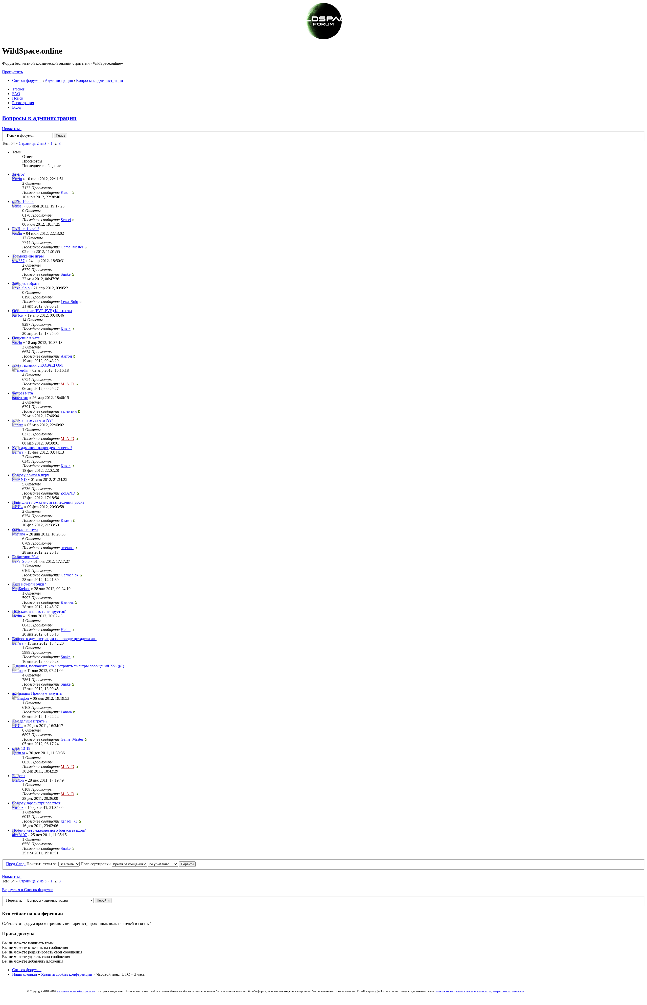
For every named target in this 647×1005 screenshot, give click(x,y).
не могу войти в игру (30, 475)
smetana (18, 534)
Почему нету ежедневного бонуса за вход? (49, 830)
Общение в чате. (26, 338)
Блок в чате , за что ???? (32, 420)
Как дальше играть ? (29, 721)
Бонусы (18, 776)
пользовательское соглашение (454, 991)
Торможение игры (28, 256)
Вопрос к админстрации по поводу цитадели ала (54, 639)
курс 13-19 (21, 748)
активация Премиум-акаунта (37, 693)
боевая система (25, 529)
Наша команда (24, 974)
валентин (20, 397)
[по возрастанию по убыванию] (172, 864)
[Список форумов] (323, 38)
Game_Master (72, 247)
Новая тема (11, 129)
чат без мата (22, 393)
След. (21, 864)
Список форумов (26, 80)
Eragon (23, 698)
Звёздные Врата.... (27, 283)
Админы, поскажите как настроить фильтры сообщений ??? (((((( (68, 666)
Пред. (11, 864)
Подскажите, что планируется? (39, 611)
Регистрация (23, 103)
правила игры (482, 991)
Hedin (17, 616)
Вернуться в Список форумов (27, 889)
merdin (22, 370)
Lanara (17, 425)
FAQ (16, 93)
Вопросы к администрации (99, 80)
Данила (67, 602)
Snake (66, 274)
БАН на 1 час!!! (25, 229)
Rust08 (18, 807)
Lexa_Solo (21, 288)
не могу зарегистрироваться (36, 803)
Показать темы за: (42, 864)
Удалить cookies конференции (66, 974)
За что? (18, 174)
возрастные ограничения (508, 991)
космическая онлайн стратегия (76, 991)
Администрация (59, 80)
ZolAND (19, 479)
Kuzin (17, 179)
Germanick (69, 575)
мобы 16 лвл (23, 201)
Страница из (33, 143)
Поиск (17, 98)
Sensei (17, 206)
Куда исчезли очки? (29, 584)
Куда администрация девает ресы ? (42, 448)
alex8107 (19, 835)
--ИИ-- (17, 507)
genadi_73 (69, 821)
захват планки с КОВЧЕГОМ (37, 365)
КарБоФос (21, 589)
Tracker (18, 89)
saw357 (18, 261)
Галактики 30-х (25, 557)
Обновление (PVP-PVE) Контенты (42, 311)
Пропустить (12, 72)
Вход (16, 107)
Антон (18, 315)
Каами (66, 520)
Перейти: (14, 900)
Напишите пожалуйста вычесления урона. (48, 502)
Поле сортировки (96, 864)
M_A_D (67, 384)
